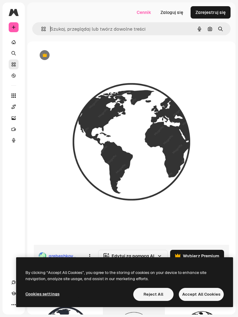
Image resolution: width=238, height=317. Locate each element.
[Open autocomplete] (41, 29)
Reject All (153, 294)
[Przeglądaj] (14, 75)
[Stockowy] (14, 64)
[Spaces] (14, 107)
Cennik (144, 12)
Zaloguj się (172, 12)
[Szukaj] (14, 53)
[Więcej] (14, 305)
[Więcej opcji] (89, 256)
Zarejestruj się (211, 12)
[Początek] (14, 42)
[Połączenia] (14, 282)
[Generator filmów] (14, 129)
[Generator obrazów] (14, 118)
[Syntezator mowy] (14, 140)
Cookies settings (42, 294)
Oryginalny (76, 56)
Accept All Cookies (201, 294)
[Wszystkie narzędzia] (14, 96)
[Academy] (14, 293)
